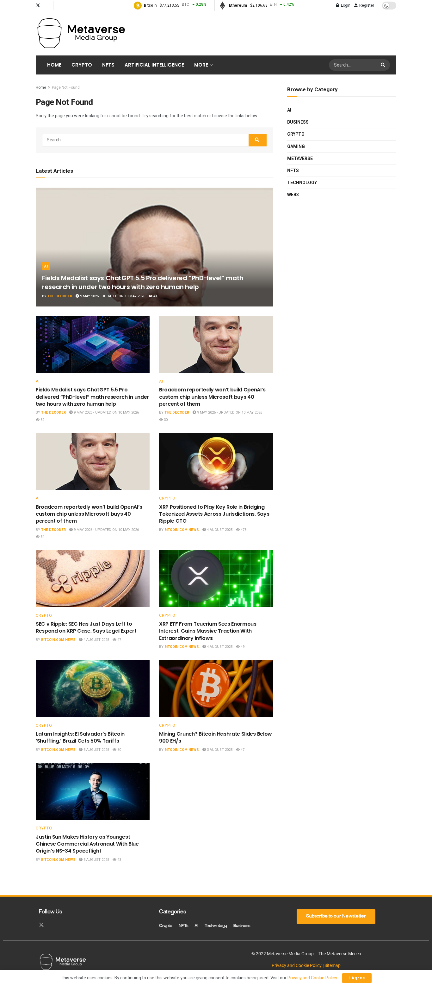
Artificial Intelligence (154, 64)
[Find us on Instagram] (47, 5)
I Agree (357, 978)
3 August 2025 (96, 749)
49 (242, 646)
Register (366, 5)
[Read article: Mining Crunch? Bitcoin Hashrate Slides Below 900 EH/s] (216, 688)
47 (118, 639)
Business (298, 122)
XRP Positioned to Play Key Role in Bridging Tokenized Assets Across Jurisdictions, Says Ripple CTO (214, 514)
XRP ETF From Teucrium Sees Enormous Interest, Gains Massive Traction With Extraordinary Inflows (207, 631)
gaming (296, 146)
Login (345, 5)
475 (243, 529)
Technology (302, 182)
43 (118, 859)
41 (154, 296)
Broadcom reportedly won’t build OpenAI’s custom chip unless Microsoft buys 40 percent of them (212, 397)
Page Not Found (66, 87)
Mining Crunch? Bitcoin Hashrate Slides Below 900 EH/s (215, 737)
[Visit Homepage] (81, 33)
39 (42, 419)
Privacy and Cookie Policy (297, 965)
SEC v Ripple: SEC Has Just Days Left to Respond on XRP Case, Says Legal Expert (86, 627)
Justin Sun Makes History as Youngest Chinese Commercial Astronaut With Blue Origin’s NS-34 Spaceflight (87, 844)
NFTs (108, 64)
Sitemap (332, 965)
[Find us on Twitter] (38, 5)
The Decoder (59, 296)
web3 (293, 194)
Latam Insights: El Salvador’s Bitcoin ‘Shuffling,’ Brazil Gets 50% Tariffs (80, 737)
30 (165, 419)
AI (46, 266)
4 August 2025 (219, 529)
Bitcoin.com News (181, 529)
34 (42, 536)
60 (118, 749)
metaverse (300, 158)
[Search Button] (384, 65)
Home (54, 64)
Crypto (81, 64)
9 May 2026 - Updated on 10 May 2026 (112, 296)
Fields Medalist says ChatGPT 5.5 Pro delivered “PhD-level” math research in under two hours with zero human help (143, 282)
